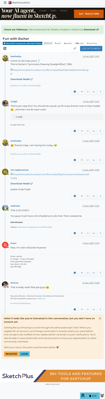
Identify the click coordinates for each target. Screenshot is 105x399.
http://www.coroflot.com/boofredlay (25, 85)
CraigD (14, 101)
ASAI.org (41, 299)
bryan (13, 243)
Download (90, 29)
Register (11, 354)
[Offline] (6, 58)
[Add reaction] (75, 91)
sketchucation (21, 2)
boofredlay (16, 56)
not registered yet (20, 170)
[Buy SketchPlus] (52, 376)
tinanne (14, 283)
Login (24, 354)
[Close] (100, 318)
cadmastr (15, 206)
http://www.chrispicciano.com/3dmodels (35, 227)
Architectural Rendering (20, 303)
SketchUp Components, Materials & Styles (23, 43)
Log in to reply (91, 48)
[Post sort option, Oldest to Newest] (75, 48)
